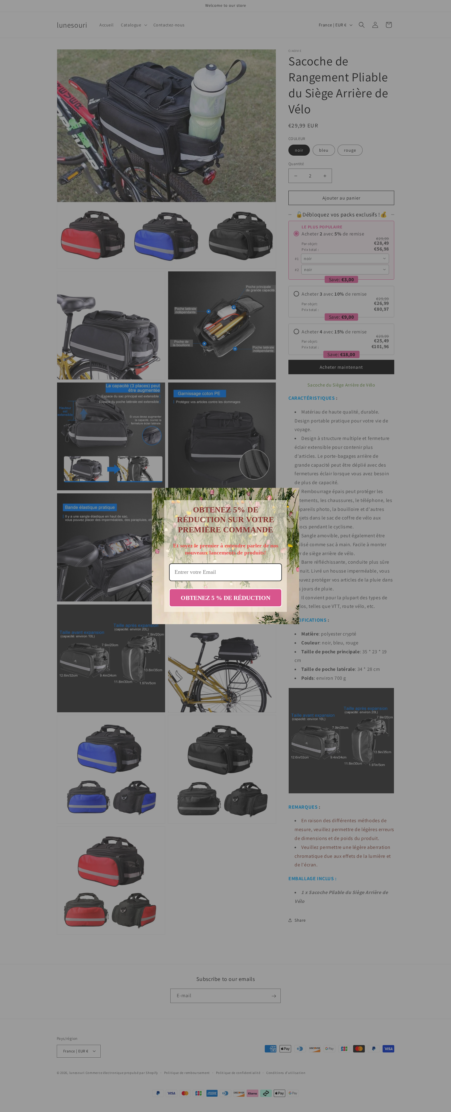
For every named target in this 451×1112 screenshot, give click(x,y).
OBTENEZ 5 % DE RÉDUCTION (225, 597)
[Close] (291, 495)
